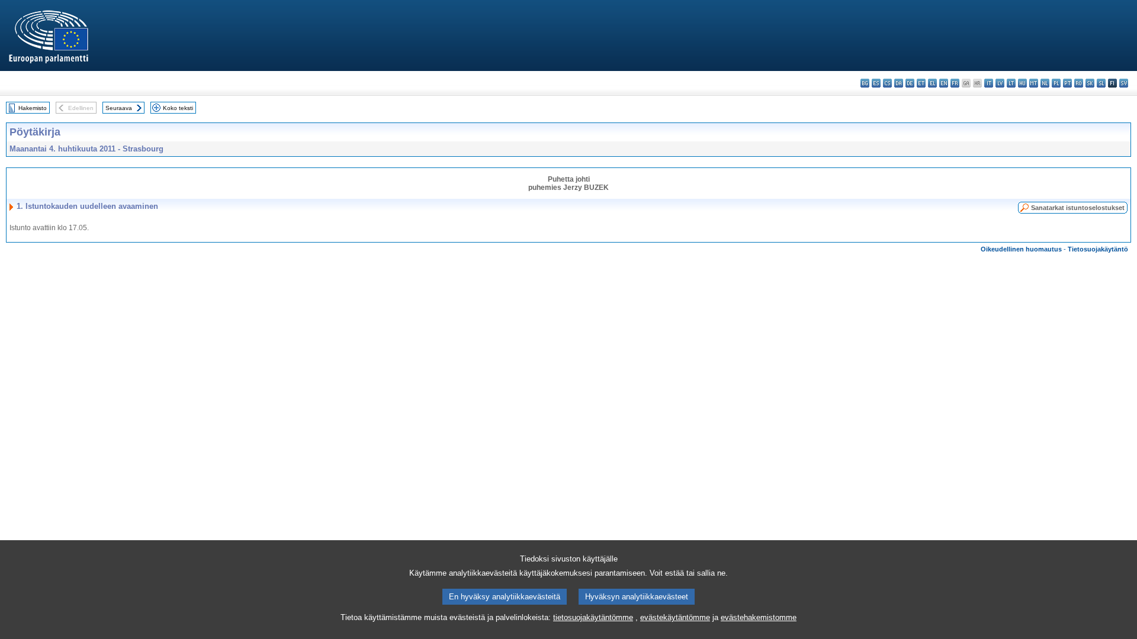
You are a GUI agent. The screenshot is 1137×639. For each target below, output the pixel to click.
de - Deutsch (909, 83)
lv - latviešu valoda (999, 83)
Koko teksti (178, 108)
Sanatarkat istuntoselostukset (1078, 207)
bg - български (864, 83)
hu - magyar (1022, 83)
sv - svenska (1123, 83)
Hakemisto (32, 108)
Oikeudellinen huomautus (1021, 249)
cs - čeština (887, 83)
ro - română (1078, 83)
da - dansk (898, 83)
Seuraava (118, 108)
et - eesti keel (921, 83)
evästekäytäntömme (675, 617)
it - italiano (988, 83)
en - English (943, 83)
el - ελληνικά (932, 83)
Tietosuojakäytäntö (1098, 249)
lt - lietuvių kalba (1011, 83)
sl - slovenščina (1101, 83)
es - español (876, 83)
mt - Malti (1033, 83)
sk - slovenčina (1089, 83)
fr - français (954, 83)
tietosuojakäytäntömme (593, 617)
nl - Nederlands (1044, 83)
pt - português (1067, 83)
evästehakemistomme (758, 617)
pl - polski (1056, 83)
